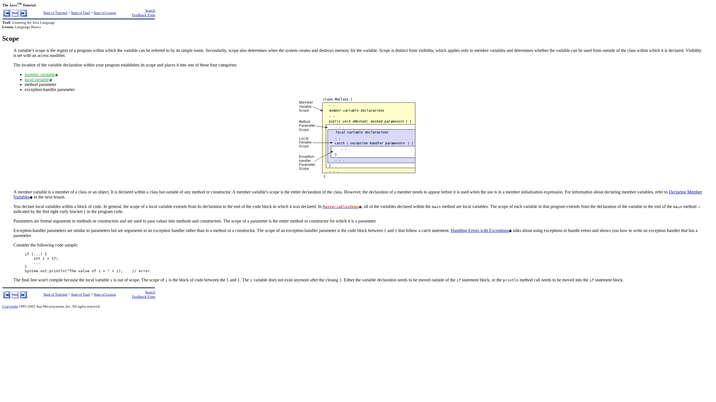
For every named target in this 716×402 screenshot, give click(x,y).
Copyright (10, 306)
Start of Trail (80, 13)
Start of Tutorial (55, 13)
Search (150, 10)
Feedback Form (143, 15)
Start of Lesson (105, 13)
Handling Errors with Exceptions (480, 230)
